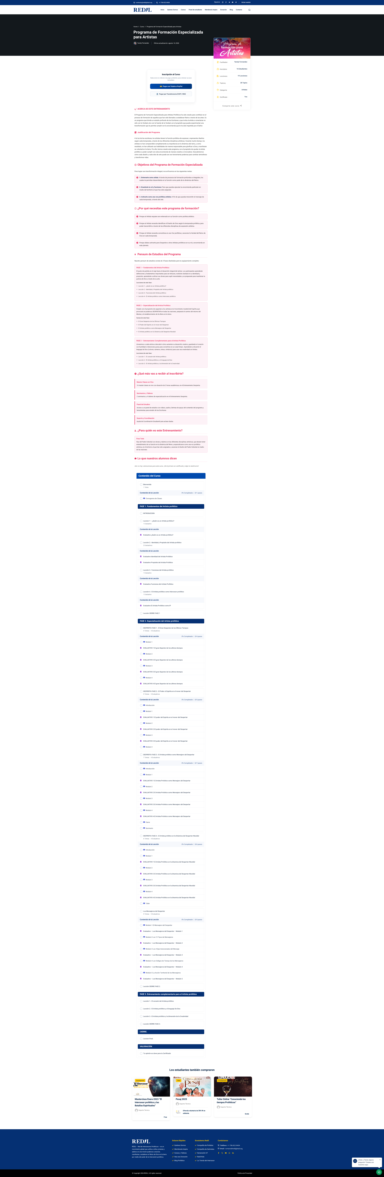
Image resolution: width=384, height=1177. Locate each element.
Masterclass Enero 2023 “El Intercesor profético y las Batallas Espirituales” (148, 1102)
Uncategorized (140, 1080)
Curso (142, 27)
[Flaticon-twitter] (222, 1153)
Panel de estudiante (195, 10)
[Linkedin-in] (233, 1153)
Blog (231, 10)
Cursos (183, 10)
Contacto (239, 10)
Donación (223, 10)
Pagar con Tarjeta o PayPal (171, 86)
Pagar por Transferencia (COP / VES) (171, 94)
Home (136, 27)
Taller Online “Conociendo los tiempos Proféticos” (231, 1101)
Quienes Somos (172, 10)
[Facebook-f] (218, 1153)
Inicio (162, 10)
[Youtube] (226, 1153)
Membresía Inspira (211, 10)
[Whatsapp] (229, 1153)
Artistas (244, 90)
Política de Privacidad (245, 1173)
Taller (178, 1080)
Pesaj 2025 (181, 1099)
